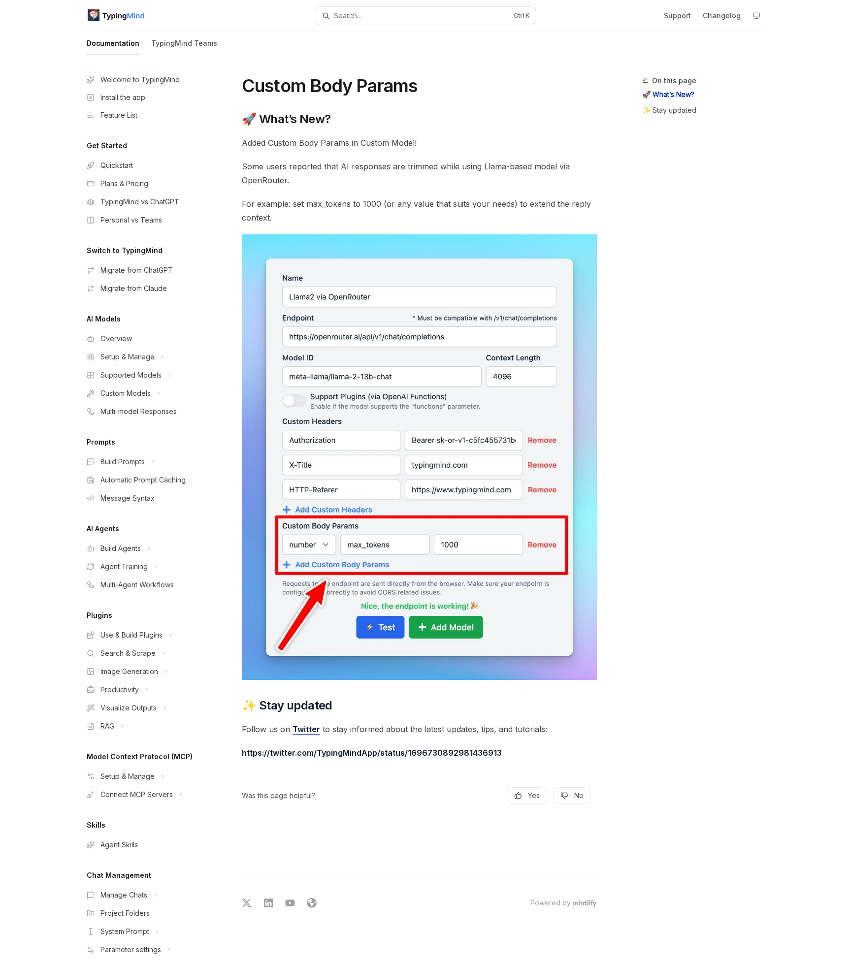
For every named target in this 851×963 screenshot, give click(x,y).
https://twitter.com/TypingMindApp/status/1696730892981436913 (372, 753)
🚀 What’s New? (668, 94)
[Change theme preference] (756, 16)
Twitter (306, 729)
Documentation (113, 43)
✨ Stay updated (669, 110)
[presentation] (150, 509)
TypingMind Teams (184, 43)
